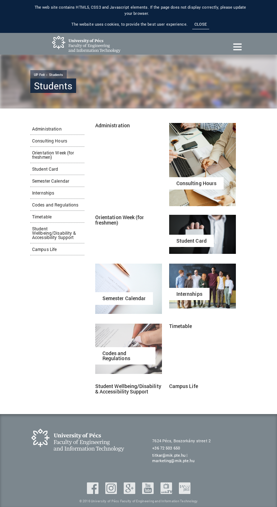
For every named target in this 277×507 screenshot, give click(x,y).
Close (200, 24)
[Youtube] (148, 491)
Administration (47, 129)
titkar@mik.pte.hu (168, 455)
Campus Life (44, 249)
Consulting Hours (49, 141)
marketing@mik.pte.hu (173, 460)
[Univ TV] (167, 491)
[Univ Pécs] (184, 491)
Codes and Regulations (55, 205)
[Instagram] (111, 491)
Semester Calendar (50, 181)
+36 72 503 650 (166, 448)
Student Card (45, 169)
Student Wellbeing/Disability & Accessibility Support (54, 233)
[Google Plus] (130, 491)
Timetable (42, 217)
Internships (43, 193)
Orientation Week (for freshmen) (53, 155)
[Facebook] (93, 491)
